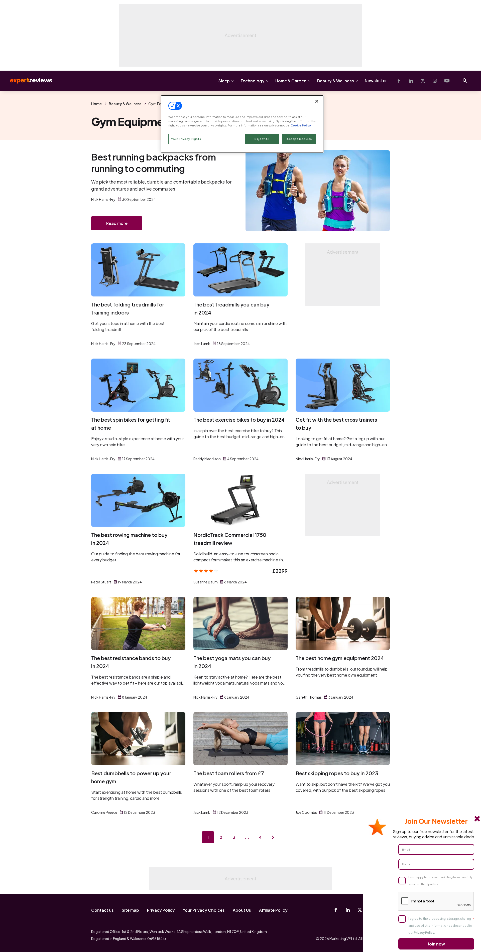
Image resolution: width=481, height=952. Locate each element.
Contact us (102, 910)
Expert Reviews (27, 81)
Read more (117, 223)
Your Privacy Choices (204, 910)
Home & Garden (290, 80)
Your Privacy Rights (186, 139)
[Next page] (273, 837)
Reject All (262, 139)
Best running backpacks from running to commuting (153, 162)
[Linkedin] (411, 81)
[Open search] (465, 81)
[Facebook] (399, 81)
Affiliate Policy (273, 910)
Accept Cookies (299, 139)
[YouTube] (447, 81)
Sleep (224, 80)
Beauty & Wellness (335, 80)
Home (96, 103)
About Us (242, 910)
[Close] (316, 101)
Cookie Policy (301, 125)
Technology (253, 80)
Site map (130, 910)
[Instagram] (435, 81)
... (247, 837)
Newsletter (376, 80)
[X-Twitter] (423, 81)
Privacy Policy (161, 910)
